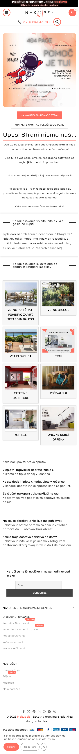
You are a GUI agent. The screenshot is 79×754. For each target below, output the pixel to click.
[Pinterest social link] (34, 711)
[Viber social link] (55, 711)
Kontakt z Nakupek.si (19, 622)
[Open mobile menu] (6, 12)
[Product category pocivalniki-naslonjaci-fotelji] (58, 381)
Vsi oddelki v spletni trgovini (23, 628)
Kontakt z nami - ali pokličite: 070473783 (39, 124)
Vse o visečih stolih (15, 648)
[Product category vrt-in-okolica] (21, 344)
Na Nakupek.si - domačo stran (39, 115)
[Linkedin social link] (39, 711)
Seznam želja (11, 669)
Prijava (9, 675)
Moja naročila (11, 688)
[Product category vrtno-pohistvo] (21, 302)
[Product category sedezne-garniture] (21, 383)
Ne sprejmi (30, 746)
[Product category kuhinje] (21, 422)
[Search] (57, 22)
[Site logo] (39, 12)
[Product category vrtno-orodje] (58, 298)
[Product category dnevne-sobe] (58, 425)
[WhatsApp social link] (44, 711)
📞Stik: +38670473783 (34, 22)
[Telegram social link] (49, 711)
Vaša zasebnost (13, 641)
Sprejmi (11, 746)
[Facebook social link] (23, 711)
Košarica (8, 682)
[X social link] (28, 711)
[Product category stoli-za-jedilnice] (58, 344)
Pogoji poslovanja (14, 635)
